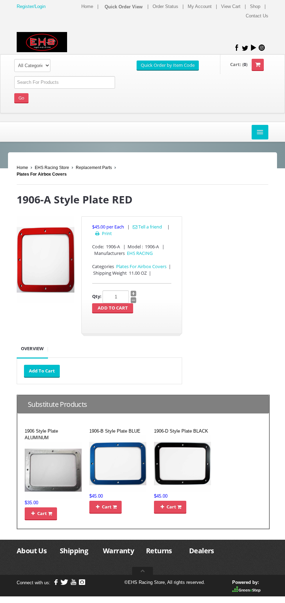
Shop (255, 6)
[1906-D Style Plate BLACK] (182, 463)
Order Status (165, 6)
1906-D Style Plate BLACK (181, 431)
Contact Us (257, 15)
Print (103, 233)
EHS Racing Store (52, 167)
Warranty (118, 550)
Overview (32, 348)
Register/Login (31, 6)
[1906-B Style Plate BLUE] (117, 463)
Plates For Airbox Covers (42, 174)
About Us (32, 550)
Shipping (74, 550)
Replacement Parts (94, 167)
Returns (159, 550)
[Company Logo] (42, 42)
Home (87, 6)
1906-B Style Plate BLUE (114, 431)
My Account (200, 6)
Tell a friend (149, 227)
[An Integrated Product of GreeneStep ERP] (246, 589)
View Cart (231, 6)
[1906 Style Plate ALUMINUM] (53, 469)
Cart (39, 513)
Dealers (201, 550)
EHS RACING (140, 253)
